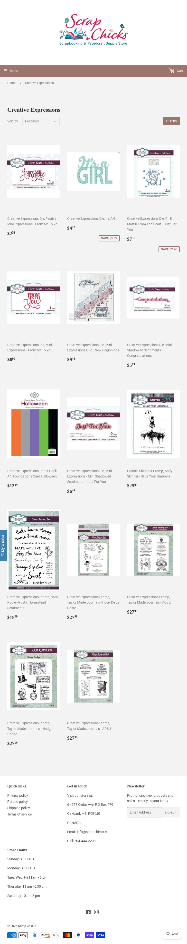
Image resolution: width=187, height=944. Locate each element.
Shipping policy (18, 808)
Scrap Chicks (27, 926)
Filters (171, 121)
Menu (14, 71)
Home (11, 83)
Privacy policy (17, 795)
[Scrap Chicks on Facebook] (88, 913)
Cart (179, 71)
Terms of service (19, 814)
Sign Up (171, 812)
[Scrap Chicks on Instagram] (96, 913)
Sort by (12, 121)
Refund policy (17, 802)
